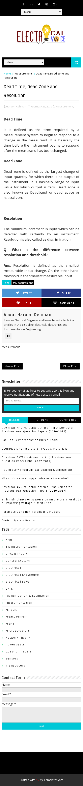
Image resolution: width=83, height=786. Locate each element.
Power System (17, 644)
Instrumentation (19, 602)
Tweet (27, 293)
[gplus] (55, 4)
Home (7, 73)
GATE (9, 588)
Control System (18, 560)
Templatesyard (53, 780)
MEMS (10, 623)
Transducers (15, 665)
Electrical (13, 568)
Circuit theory (17, 553)
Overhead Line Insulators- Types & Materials (35, 448)
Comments (67, 420)
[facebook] (23, 4)
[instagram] (47, 4)
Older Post (70, 366)
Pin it (27, 302)
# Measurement (23, 283)
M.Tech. (11, 609)
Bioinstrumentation (21, 546)
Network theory (18, 637)
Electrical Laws (18, 581)
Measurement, (65, 106)
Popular (41, 420)
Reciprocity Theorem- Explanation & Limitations (37, 470)
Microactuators (18, 630)
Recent (15, 420)
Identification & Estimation (28, 595)
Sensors (12, 658)
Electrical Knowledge (22, 575)
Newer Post (12, 366)
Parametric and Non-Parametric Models (31, 511)
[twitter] (39, 4)
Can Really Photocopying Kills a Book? (30, 440)
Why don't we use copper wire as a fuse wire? (35, 478)
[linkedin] (31, 4)
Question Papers (19, 651)
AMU (9, 540)
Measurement (23, 73)
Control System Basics (18, 520)
